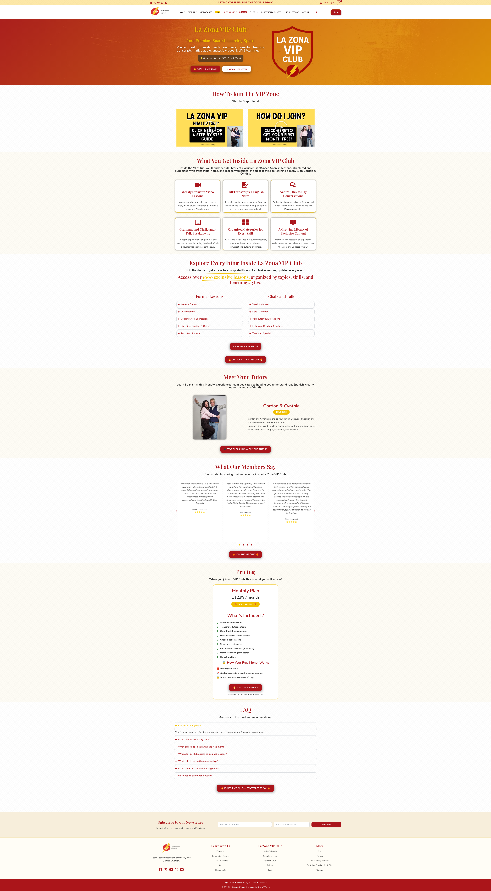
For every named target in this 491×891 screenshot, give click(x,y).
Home (182, 12)
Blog (320, 851)
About (305, 12)
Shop (252, 12)
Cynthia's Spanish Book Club (320, 865)
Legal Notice (229, 882)
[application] (213, 12)
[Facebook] (151, 3)
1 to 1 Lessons (291, 12)
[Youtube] (158, 3)
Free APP (192, 12)
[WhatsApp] (162, 3)
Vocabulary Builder (319, 860)
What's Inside (270, 851)
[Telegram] (166, 3)
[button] (317, 12)
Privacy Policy (242, 882)
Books (320, 856)
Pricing (270, 865)
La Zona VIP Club (232, 12)
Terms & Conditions (259, 882)
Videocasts (206, 12)
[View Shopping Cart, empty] (339, 2)
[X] (154, 3)
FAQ (270, 870)
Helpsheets (220, 870)
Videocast (220, 851)
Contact (319, 870)
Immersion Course (220, 856)
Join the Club (270, 860)
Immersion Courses (271, 12)
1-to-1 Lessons (221, 860)
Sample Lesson (270, 856)
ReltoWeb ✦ (264, 887)
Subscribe (326, 824)
